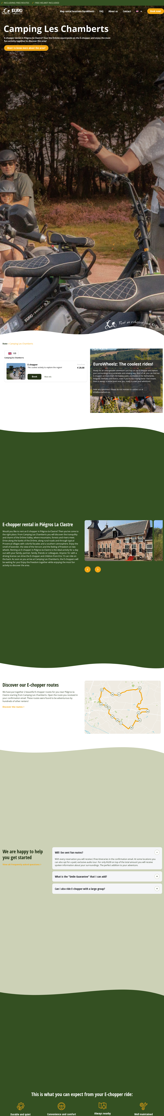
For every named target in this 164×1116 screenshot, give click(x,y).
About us (113, 11)
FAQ (101, 11)
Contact (127, 11)
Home (5, 343)
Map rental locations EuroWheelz (77, 11)
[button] (88, 569)
